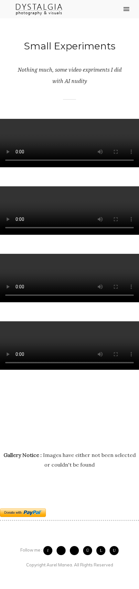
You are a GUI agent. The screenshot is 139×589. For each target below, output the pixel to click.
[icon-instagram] (89, 550)
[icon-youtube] (114, 550)
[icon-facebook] (49, 550)
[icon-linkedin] (102, 550)
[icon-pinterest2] (76, 550)
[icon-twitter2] (63, 550)
